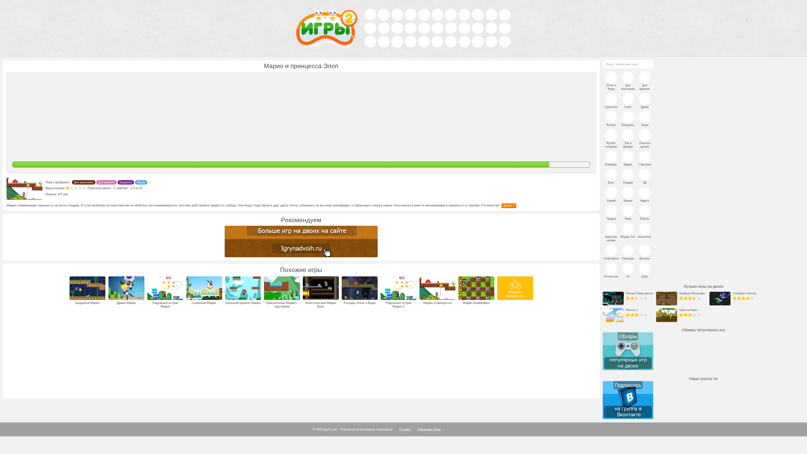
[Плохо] (72, 203)
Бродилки (126, 197)
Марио (141, 197)
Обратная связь (429, 429)
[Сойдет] (76, 203)
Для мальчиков (83, 197)
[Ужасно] (67, 203)
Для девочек (106, 197)
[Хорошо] (80, 203)
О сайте (405, 429)
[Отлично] (84, 203)
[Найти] (647, 64)
